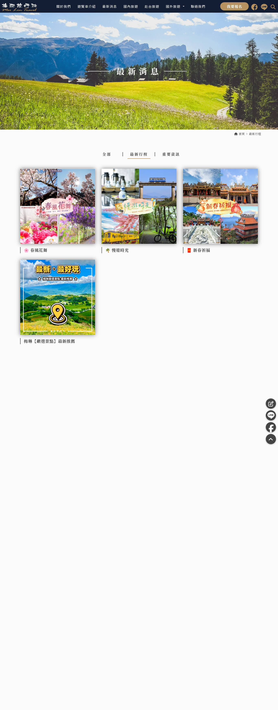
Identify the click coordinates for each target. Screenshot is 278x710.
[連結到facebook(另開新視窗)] (254, 6)
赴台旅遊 (152, 6)
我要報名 (234, 6)
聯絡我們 (198, 6)
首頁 (241, 133)
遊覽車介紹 (87, 6)
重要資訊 (171, 154)
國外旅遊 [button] (174, 6)
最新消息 (109, 6)
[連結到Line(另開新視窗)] (264, 6)
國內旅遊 (131, 6)
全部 (106, 154)
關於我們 (63, 6)
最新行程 (139, 154)
